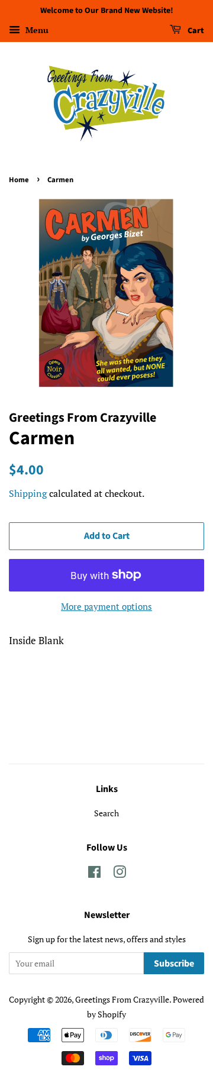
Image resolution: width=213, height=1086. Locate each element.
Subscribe (174, 963)
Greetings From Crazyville (122, 999)
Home (19, 179)
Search (106, 813)
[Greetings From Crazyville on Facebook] (94, 874)
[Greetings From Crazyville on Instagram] (119, 874)
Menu (36, 29)
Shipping (28, 493)
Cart (195, 31)
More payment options (106, 606)
